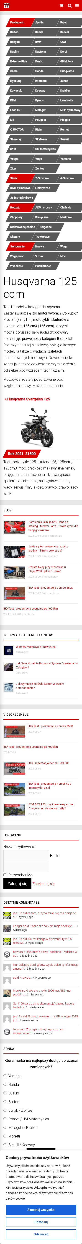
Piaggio (65, 119)
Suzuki (64, 139)
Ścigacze (46, 227)
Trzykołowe (42, 236)
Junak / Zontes (20, 1110)
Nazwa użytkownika (19, 847)
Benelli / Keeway (21, 1145)
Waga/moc (17, 256)
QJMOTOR (17, 129)
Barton (14, 32)
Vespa (14, 158)
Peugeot (40, 119)
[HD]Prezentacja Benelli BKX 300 (48, 763)
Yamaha (65, 158)
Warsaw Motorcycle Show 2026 (36, 647)
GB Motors (66, 61)
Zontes (39, 168)
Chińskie (65, 207)
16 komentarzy (50, 593)
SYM (13, 149)
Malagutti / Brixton (22, 1127)
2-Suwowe (42, 178)
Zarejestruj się (43, 884)
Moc (63, 256)
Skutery (15, 236)
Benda (39, 32)
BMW (38, 42)
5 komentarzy (50, 556)
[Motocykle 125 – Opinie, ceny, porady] (6, 7)
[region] (41, 1197)
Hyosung (15, 80)
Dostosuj (41, 1222)
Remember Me (20, 875)
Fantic (39, 61)
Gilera (14, 71)
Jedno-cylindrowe (21, 197)
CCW (63, 42)
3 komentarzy (50, 576)
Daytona (40, 51)
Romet (64, 129)
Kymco (39, 100)
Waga (63, 246)
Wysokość (16, 266)
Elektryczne (42, 188)
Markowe (66, 217)
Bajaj (63, 22)
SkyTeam (41, 139)
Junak (64, 80)
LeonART (16, 110)
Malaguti (40, 110)
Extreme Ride (18, 61)
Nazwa (39, 246)
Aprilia (39, 22)
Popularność (43, 266)
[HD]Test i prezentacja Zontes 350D (50, 587)
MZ (12, 119)
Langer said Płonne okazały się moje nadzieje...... (44, 926)
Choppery (16, 217)
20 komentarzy (25, 614)
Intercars (41, 80)
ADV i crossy (43, 207)
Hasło (54, 856)
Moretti (14, 1136)
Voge (38, 158)
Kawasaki (16, 90)
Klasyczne (42, 217)
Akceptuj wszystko (41, 1210)
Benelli (64, 32)
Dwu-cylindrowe (20, 188)
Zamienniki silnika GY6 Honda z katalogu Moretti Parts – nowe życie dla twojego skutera (53, 526)
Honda (39, 71)
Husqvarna (67, 71)
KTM (13, 100)
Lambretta (66, 100)
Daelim (14, 51)
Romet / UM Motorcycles (28, 1119)
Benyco (15, 42)
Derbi (63, 51)
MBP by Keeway (70, 110)
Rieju (38, 129)
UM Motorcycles (45, 149)
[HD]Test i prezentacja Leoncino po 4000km (30, 608)
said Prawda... (22, 977)
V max (39, 256)
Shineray (15, 139)
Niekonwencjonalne (22, 227)
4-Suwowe (67, 178)
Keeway (40, 90)
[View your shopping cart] (61, 5)
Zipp (13, 168)
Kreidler (65, 90)
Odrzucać (41, 1234)
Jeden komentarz (52, 535)
